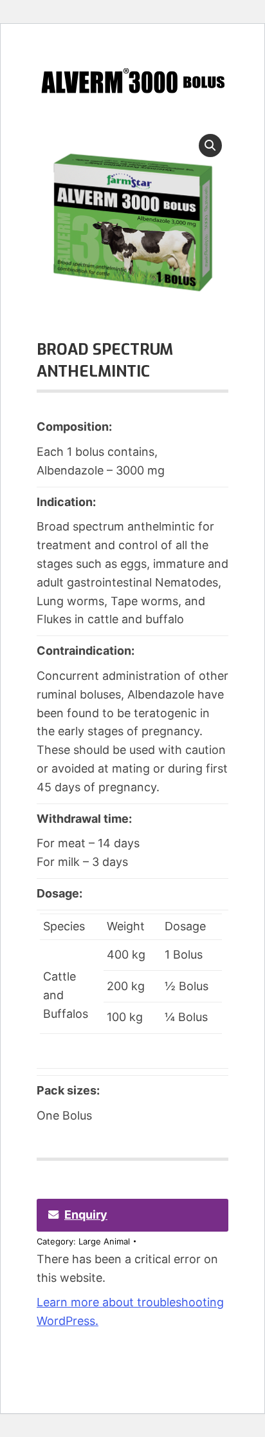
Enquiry (85, 1214)
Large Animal (104, 1241)
